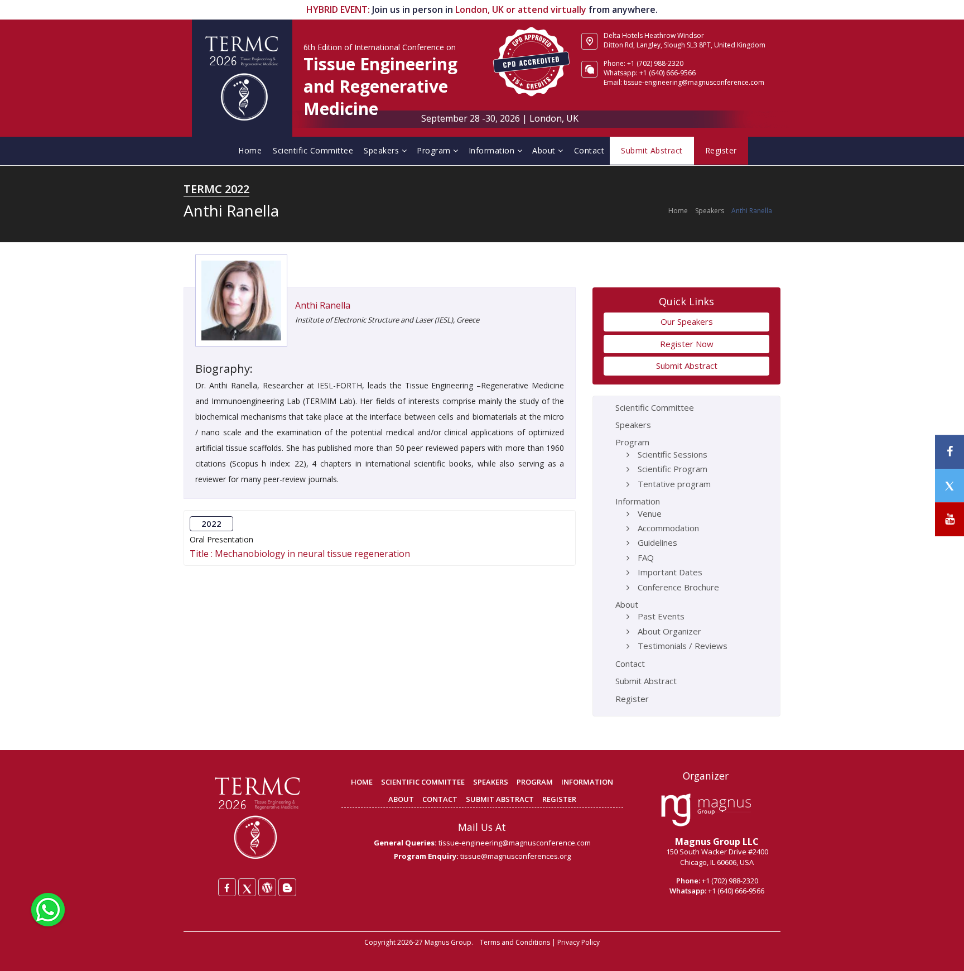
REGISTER (559, 799)
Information (493, 150)
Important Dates (670, 572)
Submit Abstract (686, 365)
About (545, 150)
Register (632, 698)
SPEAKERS (490, 782)
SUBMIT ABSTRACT (500, 799)
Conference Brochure (678, 587)
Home (250, 150)
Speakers (383, 150)
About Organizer (669, 631)
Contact (589, 150)
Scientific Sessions (672, 454)
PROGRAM (535, 782)
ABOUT (401, 799)
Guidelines (657, 542)
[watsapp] (48, 908)
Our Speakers (687, 321)
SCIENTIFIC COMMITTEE (423, 782)
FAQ (646, 557)
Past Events (661, 616)
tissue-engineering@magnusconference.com (514, 843)
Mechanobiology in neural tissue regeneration (312, 553)
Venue (650, 513)
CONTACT (439, 799)
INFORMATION (587, 782)
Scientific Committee (313, 150)
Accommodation (668, 527)
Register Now (687, 343)
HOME (362, 782)
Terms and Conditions (515, 942)
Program (435, 150)
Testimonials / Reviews (682, 645)
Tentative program (674, 483)
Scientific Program (672, 468)
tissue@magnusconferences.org (515, 856)
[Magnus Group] (706, 810)
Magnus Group (448, 942)
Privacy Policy (578, 942)
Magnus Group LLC (717, 841)
